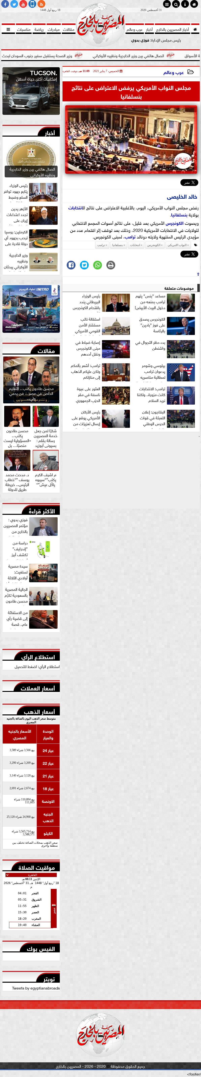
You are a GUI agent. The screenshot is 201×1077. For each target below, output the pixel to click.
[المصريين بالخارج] (31, 92)
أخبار (50, 132)
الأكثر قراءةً (42, 510)
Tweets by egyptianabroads (36, 987)
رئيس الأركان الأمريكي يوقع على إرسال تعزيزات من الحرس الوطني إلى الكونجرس (101, 419)
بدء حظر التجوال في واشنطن (150, 345)
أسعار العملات (38, 687)
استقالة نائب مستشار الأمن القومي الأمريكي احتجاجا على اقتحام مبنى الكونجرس (101, 326)
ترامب (130, 236)
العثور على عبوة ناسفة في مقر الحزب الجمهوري (88, 394)
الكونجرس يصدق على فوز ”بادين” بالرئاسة (152, 325)
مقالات (46, 350)
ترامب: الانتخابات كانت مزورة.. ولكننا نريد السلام (151, 394)
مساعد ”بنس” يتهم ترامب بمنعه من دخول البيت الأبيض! (150, 301)
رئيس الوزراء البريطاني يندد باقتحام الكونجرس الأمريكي (86, 302)
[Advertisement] (131, 474)
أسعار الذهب (39, 710)
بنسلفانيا (179, 214)
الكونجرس (175, 222)
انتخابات (75, 207)
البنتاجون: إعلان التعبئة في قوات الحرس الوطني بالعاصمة (152, 419)
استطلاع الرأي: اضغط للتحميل (37, 666)
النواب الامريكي (177, 245)
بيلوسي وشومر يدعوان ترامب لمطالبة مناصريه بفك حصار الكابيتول (150, 372)
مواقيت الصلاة (37, 866)
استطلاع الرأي (38, 656)
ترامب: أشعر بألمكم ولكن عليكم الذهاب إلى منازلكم (85, 371)
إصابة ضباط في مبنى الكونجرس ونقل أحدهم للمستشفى (87, 349)
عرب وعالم (173, 72)
